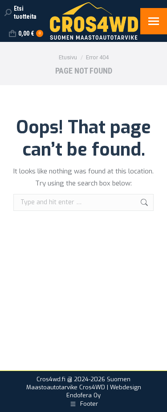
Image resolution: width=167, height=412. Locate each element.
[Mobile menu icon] (153, 21)
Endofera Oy (83, 395)
